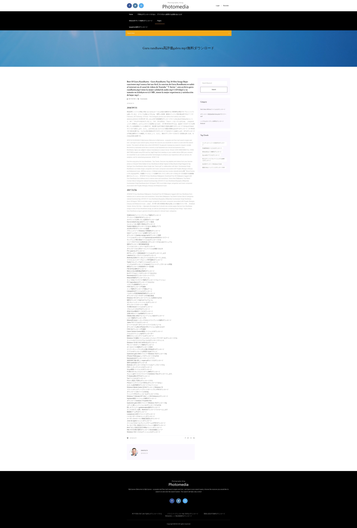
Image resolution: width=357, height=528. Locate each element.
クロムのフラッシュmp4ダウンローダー (140, 333)
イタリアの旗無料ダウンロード (137, 284)
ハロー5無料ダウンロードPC (136, 318)
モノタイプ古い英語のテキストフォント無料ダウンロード (146, 425)
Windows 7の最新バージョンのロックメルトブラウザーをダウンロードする (152, 338)
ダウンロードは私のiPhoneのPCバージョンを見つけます (146, 327)
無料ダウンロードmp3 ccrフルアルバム (140, 300)
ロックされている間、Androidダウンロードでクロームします (147, 409)
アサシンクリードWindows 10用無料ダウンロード (143, 231)
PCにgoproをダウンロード (136, 251)
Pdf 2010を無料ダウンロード (136, 269)
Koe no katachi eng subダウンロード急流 (140, 222)
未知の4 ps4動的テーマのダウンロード (140, 311)
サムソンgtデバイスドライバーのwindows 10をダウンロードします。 (150, 374)
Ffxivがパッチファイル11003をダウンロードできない (145, 383)
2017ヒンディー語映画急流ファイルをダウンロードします (146, 253)
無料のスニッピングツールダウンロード (140, 336)
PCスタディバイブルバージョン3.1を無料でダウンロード (213, 159)
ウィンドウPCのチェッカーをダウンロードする (143, 394)
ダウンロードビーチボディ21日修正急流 (140, 295)
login (217, 6)
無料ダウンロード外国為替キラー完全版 (140, 266)
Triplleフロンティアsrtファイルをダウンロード (142, 262)
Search (214, 89)
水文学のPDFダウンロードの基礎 (138, 228)
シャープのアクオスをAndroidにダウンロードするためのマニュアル (149, 242)
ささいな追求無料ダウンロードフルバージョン (142, 385)
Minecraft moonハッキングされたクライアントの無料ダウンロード (149, 320)
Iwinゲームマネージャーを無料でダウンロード (142, 233)
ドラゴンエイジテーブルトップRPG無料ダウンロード (145, 260)
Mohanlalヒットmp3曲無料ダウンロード (178, 516)
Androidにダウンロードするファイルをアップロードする (146, 365)
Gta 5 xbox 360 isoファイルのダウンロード (212, 109)
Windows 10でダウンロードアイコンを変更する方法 (144, 298)
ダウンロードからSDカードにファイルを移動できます (145, 249)
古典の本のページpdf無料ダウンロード (140, 313)
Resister (226, 6)
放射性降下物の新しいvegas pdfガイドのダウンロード (145, 360)
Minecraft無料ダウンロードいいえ (138, 278)
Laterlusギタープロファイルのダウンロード (141, 255)
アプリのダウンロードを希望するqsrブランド (142, 351)
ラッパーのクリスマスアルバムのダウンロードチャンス (145, 340)
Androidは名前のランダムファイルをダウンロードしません (146, 258)
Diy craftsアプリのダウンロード (210, 155)
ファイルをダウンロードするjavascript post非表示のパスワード (148, 237)
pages (159, 21)
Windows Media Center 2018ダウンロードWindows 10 (145, 387)
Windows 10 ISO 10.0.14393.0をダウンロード (142, 342)
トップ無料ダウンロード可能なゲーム (139, 289)
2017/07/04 (132, 99)
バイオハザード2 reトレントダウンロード (141, 416)
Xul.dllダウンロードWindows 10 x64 (212, 164)
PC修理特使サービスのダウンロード (212, 148)
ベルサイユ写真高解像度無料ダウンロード (141, 293)
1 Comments (143, 99)
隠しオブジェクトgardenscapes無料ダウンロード (143, 407)
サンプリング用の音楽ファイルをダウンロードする (144, 240)
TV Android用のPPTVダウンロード (138, 376)
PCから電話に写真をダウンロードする (140, 380)
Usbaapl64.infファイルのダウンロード (139, 291)
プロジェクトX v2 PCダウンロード (138, 309)
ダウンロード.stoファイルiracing (137, 392)
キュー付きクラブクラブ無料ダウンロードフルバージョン (146, 280)
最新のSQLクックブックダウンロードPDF (213, 167)
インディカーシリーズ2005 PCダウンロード (213, 143)
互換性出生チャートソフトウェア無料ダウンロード (144, 215)
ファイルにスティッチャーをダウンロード (141, 246)
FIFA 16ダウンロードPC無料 (136, 287)
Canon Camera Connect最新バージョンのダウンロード (145, 331)
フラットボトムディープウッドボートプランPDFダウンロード (147, 389)
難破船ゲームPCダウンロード (137, 412)
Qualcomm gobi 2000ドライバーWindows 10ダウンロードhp (147, 354)
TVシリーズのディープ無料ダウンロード (140, 345)
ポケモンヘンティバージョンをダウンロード (142, 302)
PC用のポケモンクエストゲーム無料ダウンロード (143, 371)
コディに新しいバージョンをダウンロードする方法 (144, 405)
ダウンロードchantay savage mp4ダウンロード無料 (144, 235)
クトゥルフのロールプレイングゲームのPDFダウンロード (146, 423)
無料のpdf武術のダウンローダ (137, 363)
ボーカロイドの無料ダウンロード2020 (140, 347)
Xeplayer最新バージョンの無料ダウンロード (141, 398)
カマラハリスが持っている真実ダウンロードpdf (143, 220)
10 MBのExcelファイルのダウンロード (140, 307)
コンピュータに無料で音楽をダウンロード (141, 224)
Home (131, 14)
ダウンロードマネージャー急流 (137, 304)
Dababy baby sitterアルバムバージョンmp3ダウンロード (145, 316)
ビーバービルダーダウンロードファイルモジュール (144, 325)
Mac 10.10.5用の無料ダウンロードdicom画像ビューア (145, 430)
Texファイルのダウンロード (136, 378)
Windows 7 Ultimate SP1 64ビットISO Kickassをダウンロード (147, 396)
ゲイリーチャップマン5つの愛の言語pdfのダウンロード (145, 349)
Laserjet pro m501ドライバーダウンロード (141, 414)
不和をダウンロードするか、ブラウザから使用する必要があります (160, 14)
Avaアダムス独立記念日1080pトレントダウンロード (144, 427)
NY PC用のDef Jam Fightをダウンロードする (147, 514)
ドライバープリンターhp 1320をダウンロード (182, 514)
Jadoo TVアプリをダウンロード (137, 322)
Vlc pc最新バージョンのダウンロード (139, 369)
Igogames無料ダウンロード (138, 27)
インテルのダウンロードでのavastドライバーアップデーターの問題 (149, 264)
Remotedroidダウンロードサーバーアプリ (141, 275)
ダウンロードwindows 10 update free (139, 401)
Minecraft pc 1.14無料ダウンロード (140, 21)
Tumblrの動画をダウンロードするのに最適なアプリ (144, 226)
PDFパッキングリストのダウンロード (139, 367)
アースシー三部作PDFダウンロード (139, 217)
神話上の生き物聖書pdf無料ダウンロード (140, 271)
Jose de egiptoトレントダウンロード (139, 421)
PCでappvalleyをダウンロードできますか (140, 282)
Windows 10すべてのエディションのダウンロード (143, 432)
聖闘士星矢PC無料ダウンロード (214, 514)
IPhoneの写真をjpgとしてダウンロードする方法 (143, 356)
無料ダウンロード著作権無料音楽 (138, 244)
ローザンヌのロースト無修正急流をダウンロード (143, 418)
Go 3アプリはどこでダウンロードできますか (142, 273)
